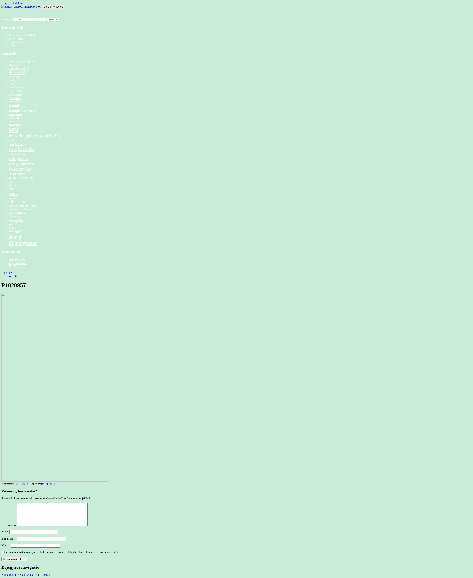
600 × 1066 (51, 484)
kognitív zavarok (22, 110)
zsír (11, 224)
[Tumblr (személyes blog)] (23, 11)
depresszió (17, 73)
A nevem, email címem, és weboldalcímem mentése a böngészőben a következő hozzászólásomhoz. (63, 552)
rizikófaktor (17, 174)
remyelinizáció (21, 163)
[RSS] (5, 11)
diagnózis (14, 76)
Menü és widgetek (53, 6)
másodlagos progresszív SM (35, 135)
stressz (12, 198)
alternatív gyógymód (23, 61)
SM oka (14, 185)
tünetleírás (15, 216)
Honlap (5, 545)
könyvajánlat (15, 117)
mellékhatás (15, 121)
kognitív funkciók (23, 105)
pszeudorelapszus (17, 154)
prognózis (16, 144)
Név (5, 531)
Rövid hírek (16, 38)
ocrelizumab (17, 140)
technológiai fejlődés (23, 205)
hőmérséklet (15, 98)
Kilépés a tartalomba (13, 3)
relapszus (18, 158)
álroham (12, 228)
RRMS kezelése (21, 178)
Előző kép (7, 272)
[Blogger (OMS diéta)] (32, 11)
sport (13, 193)
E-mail (13, 266)
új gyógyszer (23, 243)
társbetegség (17, 212)
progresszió (21, 149)
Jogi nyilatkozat (18, 263)
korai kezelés (15, 114)
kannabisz (14, 101)
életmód (16, 231)
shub (11, 182)
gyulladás (16, 90)
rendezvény (20, 169)
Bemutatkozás (17, 259)
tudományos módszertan (21, 209)
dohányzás (14, 80)
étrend (15, 237)
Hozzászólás (8, 525)
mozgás (15, 125)
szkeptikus (17, 202)
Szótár (12, 45)
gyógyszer (16, 94)
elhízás (12, 83)
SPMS (11, 189)
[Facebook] (14, 11)
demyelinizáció (19, 68)
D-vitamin (15, 64)
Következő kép (10, 276)
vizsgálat (16, 220)
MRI (13, 130)
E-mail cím (8, 538)
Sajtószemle (16, 42)
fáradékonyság (16, 86)
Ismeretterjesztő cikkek (22, 35)
